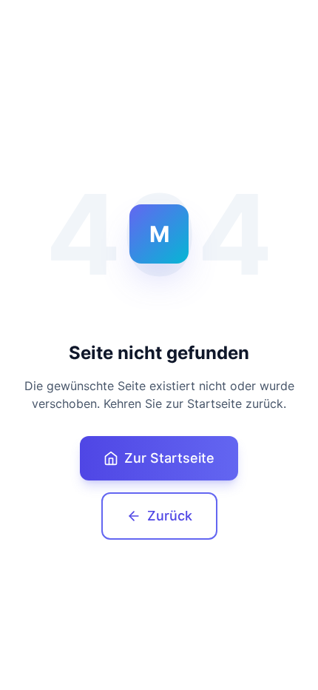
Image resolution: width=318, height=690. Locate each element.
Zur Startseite (169, 458)
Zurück (169, 515)
